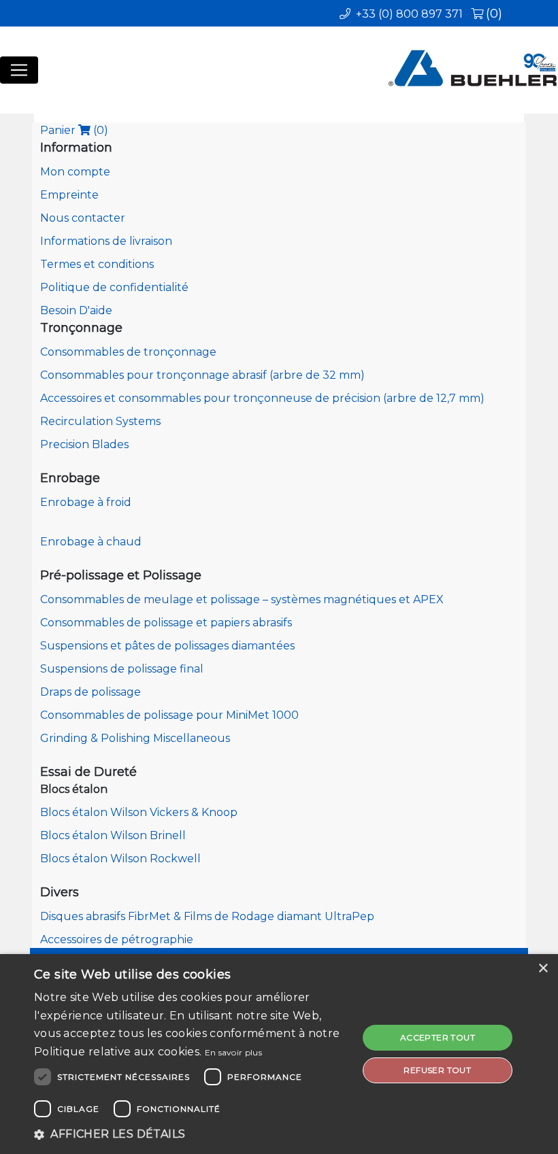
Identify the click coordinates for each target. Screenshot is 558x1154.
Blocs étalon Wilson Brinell (113, 835)
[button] (191, 1134)
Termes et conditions (97, 264)
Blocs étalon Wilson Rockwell (120, 858)
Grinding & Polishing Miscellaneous (135, 738)
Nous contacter (82, 217)
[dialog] (279, 1054)
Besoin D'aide (76, 310)
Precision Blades (84, 444)
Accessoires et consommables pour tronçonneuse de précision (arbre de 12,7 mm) (262, 398)
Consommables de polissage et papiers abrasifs (166, 622)
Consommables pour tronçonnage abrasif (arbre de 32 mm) (202, 375)
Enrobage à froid (85, 502)
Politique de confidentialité (114, 287)
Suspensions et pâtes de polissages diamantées (167, 645)
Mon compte (75, 171)
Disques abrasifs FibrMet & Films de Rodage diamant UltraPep (207, 916)
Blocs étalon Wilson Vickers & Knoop (138, 812)
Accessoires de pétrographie (116, 939)
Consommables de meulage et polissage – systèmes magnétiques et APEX (242, 599)
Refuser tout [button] (437, 1070)
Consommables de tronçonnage (128, 351)
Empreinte (69, 194)
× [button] (543, 969)
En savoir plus (233, 1052)
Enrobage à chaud (91, 541)
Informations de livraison (106, 241)
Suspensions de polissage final (121, 668)
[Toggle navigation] (19, 70)
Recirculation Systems (100, 421)
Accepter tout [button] (437, 1037)
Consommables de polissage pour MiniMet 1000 (169, 715)
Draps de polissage (90, 691)
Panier (74, 130)
